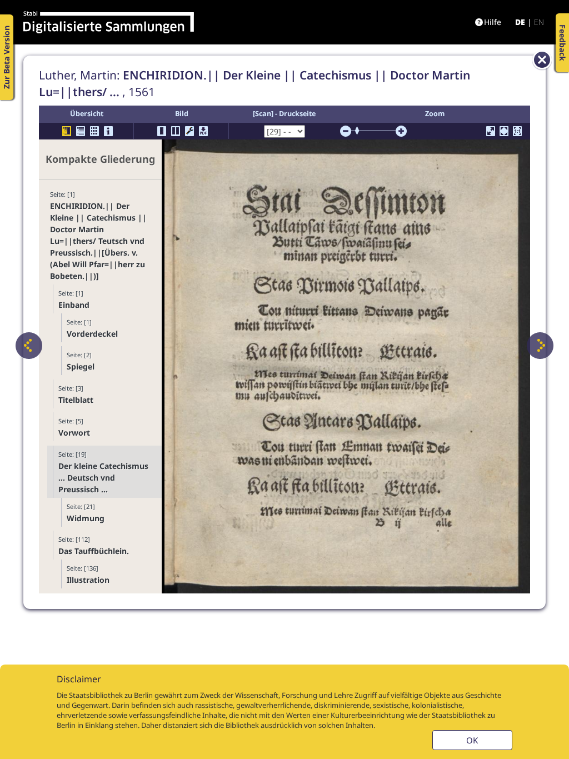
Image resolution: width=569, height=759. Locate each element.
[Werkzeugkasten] (189, 131)
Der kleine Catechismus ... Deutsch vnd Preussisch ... (103, 478)
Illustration (88, 580)
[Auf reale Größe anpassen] (517, 131)
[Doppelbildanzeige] (175, 131)
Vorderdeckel (92, 333)
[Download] (203, 131)
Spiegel (80, 366)
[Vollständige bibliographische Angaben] (108, 131)
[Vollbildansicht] (490, 131)
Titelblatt (75, 400)
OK (472, 740)
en (539, 22)
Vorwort (74, 432)
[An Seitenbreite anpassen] (504, 131)
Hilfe (492, 22)
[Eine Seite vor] (540, 345)
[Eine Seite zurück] (29, 345)
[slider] (360, 130)
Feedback (562, 42)
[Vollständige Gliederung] (80, 131)
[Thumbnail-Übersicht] (94, 131)
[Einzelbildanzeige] (161, 131)
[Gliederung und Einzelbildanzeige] (66, 131)
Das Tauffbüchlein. (93, 551)
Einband (73, 304)
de (520, 22)
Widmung (85, 518)
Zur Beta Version (6, 57)
